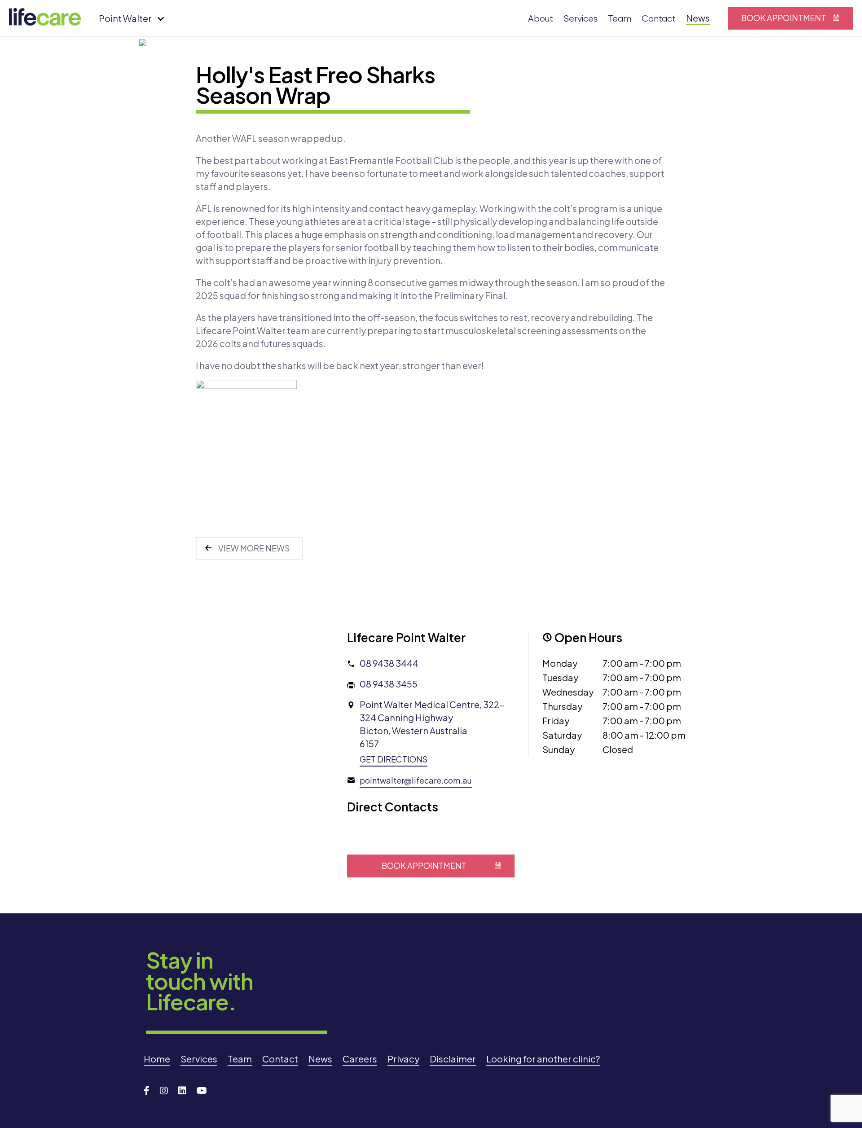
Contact (659, 18)
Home (157, 1058)
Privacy (403, 1058)
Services (580, 18)
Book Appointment (783, 18)
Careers (360, 1058)
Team (619, 18)
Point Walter (125, 18)
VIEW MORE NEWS (254, 548)
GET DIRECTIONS (393, 759)
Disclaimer (453, 1058)
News (698, 17)
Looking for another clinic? (543, 1058)
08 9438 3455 (389, 683)
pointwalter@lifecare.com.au (416, 780)
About (540, 18)
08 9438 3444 (389, 663)
